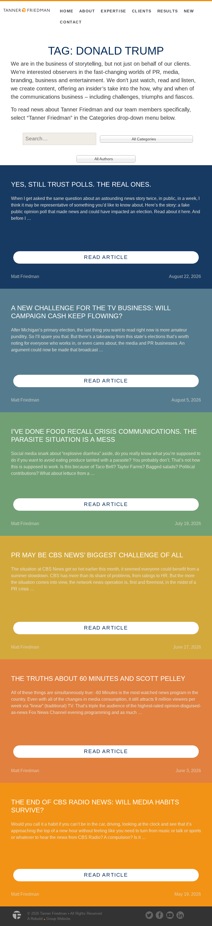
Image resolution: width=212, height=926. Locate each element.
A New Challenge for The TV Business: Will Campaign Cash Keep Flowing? (90, 312)
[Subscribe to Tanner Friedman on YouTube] (170, 914)
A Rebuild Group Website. (49, 919)
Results (167, 11)
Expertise (113, 11)
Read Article (106, 257)
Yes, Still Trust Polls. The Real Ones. (81, 184)
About (87, 11)
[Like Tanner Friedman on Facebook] (160, 914)
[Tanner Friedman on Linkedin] (180, 914)
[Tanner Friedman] (26, 10)
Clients (142, 11)
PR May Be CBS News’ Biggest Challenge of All (97, 555)
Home (66, 11)
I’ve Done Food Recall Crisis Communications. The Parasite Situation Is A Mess (104, 435)
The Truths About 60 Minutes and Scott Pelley (98, 678)
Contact (71, 22)
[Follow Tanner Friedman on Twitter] (149, 914)
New (189, 11)
